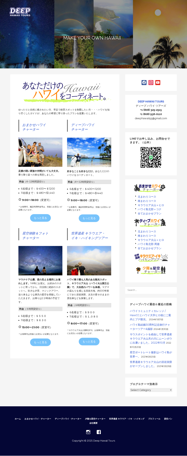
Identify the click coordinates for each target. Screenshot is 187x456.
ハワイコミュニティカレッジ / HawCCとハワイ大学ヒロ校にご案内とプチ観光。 (150, 315)
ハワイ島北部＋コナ (149, 209)
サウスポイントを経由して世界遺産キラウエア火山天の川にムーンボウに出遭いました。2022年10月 (151, 338)
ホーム (18, 418)
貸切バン (168, 418)
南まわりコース (147, 200)
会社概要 (93, 423)
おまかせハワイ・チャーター (38, 418)
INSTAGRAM (88, 432)
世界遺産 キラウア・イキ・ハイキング (126, 418)
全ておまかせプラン (149, 213)
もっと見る (40, 218)
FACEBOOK (98, 432)
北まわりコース (147, 196)
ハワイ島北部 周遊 (149, 244)
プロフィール (154, 418)
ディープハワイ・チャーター (68, 418)
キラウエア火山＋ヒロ (151, 205)
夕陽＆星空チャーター (95, 418)
